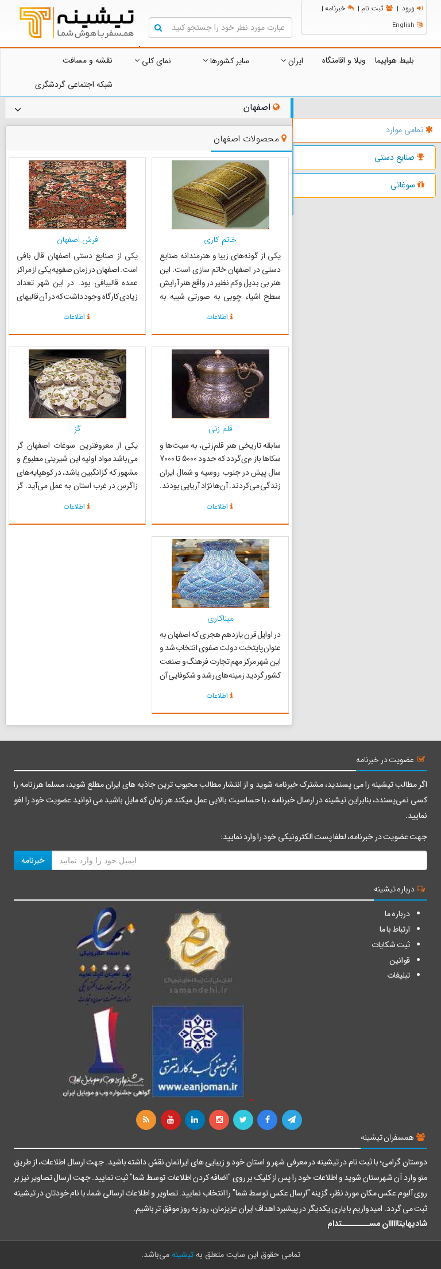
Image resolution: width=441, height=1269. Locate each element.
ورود (408, 8)
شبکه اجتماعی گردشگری (74, 84)
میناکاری (220, 618)
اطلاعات (217, 317)
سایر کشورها (228, 61)
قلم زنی (220, 428)
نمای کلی (155, 61)
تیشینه (183, 1254)
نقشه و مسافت (88, 60)
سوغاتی (402, 185)
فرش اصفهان (77, 239)
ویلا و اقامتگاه (344, 60)
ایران (294, 61)
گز (77, 428)
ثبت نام (372, 8)
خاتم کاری (220, 239)
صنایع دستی (394, 157)
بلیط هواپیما (394, 60)
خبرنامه (335, 8)
